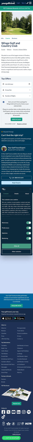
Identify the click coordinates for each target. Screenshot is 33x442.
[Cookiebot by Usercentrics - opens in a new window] (23, 189)
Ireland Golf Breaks (6, 369)
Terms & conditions (22, 333)
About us (3, 328)
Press (2, 336)
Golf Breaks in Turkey (22, 361)
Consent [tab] (5, 193)
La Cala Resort (21, 364)
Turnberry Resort (5, 361)
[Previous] (4, 23)
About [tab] (27, 193)
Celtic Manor (4, 351)
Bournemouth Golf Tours (7, 364)
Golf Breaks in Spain (22, 356)
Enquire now (16, 305)
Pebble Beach (20, 369)
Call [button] (17, 177)
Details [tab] (16, 193)
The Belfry (4, 345)
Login (18, 3)
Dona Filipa (4, 372)
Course (8, 38)
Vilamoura (20, 348)
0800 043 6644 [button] (16, 119)
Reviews (14, 38)
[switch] (28, 228)
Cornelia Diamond (22, 359)
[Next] (29, 23)
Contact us (20, 338)
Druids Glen (4, 356)
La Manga (19, 353)
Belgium (9, 49)
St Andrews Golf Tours (7, 359)
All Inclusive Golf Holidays (24, 367)
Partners (3, 379)
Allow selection (16, 251)
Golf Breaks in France (22, 345)
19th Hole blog (5, 338)
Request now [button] (16, 403)
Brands (3, 382)
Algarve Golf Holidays (23, 351)
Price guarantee (21, 328)
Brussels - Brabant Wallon (20, 49)
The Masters (4, 353)
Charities (3, 333)
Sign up (24, 3)
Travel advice (20, 330)
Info (2, 38)
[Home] (8, 3)
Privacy (19, 336)
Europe (3, 49)
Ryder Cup (4, 348)
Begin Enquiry (16, 183)
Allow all (16, 246)
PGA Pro (19, 372)
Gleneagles (4, 367)
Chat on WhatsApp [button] (12, 438)
